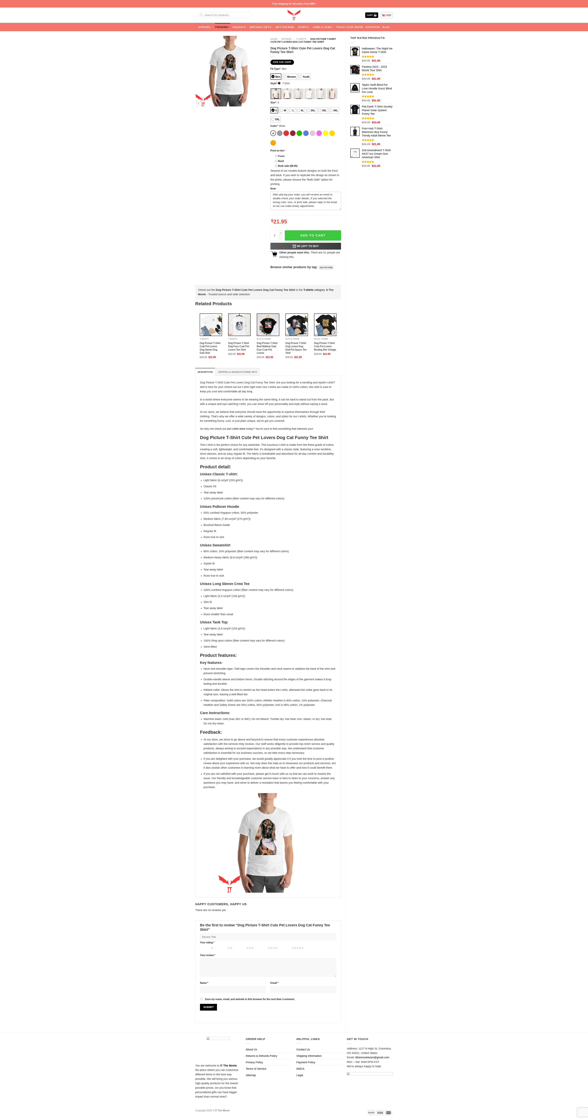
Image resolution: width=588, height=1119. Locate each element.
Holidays (239, 27)
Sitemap (251, 1075)
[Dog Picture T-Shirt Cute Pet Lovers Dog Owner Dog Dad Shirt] (211, 325)
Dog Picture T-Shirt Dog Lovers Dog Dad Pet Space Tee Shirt (296, 348)
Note (273, 188)
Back (281, 161)
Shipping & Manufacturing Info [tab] (237, 372)
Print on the (277, 150)
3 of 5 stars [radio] (240, 948)
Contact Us (303, 1049)
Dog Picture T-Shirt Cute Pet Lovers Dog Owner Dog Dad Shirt (210, 348)
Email (274, 982)
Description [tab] (205, 372)
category (314, 289)
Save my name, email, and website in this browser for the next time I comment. (250, 999)
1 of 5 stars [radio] (204, 948)
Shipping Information (309, 1055)
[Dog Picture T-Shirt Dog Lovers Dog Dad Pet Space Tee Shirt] (297, 325)
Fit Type (275, 68)
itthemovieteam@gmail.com (372, 1057)
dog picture (326, 267)
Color (274, 126)
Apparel (204, 27)
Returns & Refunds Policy (261, 1055)
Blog (386, 27)
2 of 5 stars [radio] (221, 948)
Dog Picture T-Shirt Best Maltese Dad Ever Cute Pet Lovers (267, 348)
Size (273, 102)
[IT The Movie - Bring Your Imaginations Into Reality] (294, 15)
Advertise (372, 27)
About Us (251, 1049)
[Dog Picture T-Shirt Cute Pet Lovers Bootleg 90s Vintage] (325, 325)
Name (204, 982)
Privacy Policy (254, 1062)
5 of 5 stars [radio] (285, 948)
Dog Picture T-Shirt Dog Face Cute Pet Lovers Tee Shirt (238, 346)
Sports (303, 27)
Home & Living (322, 27)
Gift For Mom (284, 27)
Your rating (207, 942)
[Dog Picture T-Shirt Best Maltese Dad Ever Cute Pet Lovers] (268, 325)
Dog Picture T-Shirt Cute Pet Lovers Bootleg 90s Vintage (325, 346)
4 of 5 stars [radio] (261, 948)
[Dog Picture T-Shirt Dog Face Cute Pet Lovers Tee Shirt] (239, 325)
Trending (221, 27)
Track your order (349, 27)
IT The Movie (228, 1065)
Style (275, 83)
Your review (207, 955)
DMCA (300, 1068)
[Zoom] (199, 102)
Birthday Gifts (260, 27)
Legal (299, 1075)
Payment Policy (305, 1062)
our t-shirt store (236, 428)
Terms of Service (256, 1068)
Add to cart (313, 235)
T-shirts (301, 39)
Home (273, 39)
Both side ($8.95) (288, 165)
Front (281, 156)
